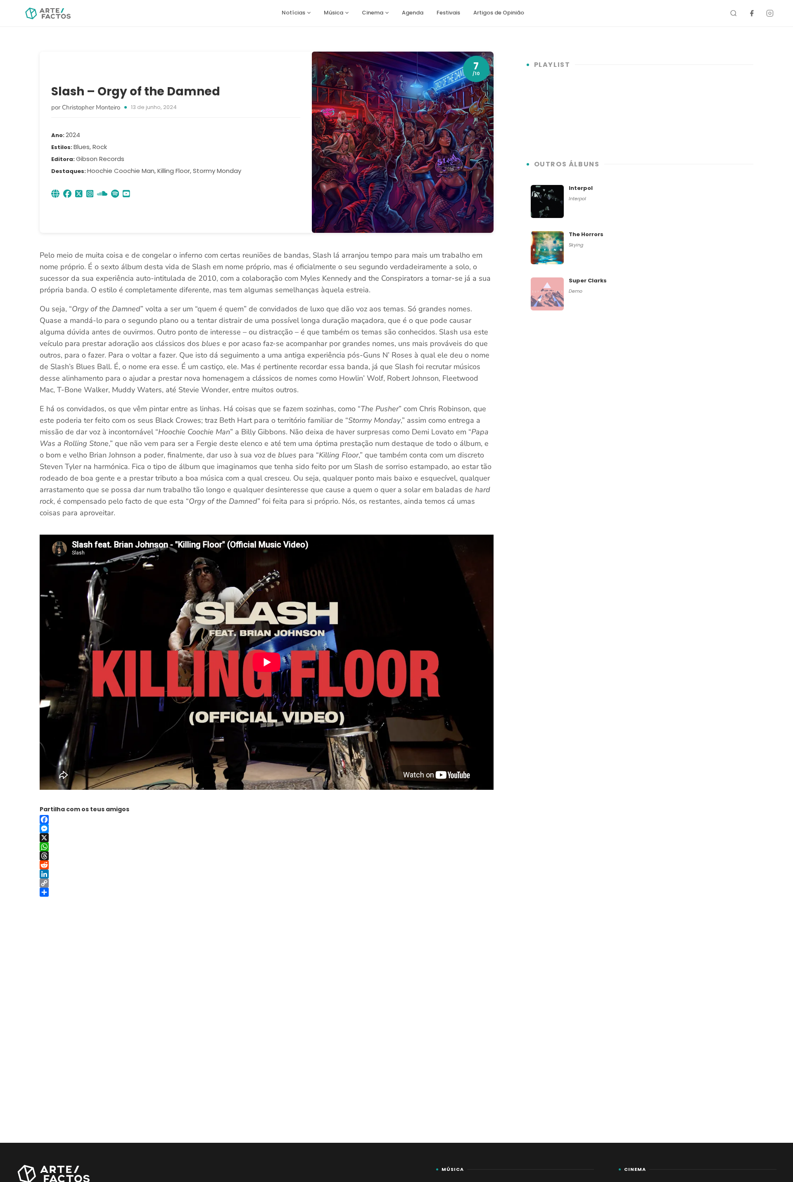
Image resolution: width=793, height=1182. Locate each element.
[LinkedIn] (267, 874)
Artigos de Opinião (498, 13)
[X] (267, 837)
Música (333, 13)
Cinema (372, 13)
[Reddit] (267, 864)
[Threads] (267, 855)
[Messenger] (267, 828)
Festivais (448, 13)
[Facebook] (751, 13)
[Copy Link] (267, 883)
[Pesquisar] (733, 13)
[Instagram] (769, 13)
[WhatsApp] (267, 846)
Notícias (293, 13)
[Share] (267, 892)
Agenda (412, 13)
